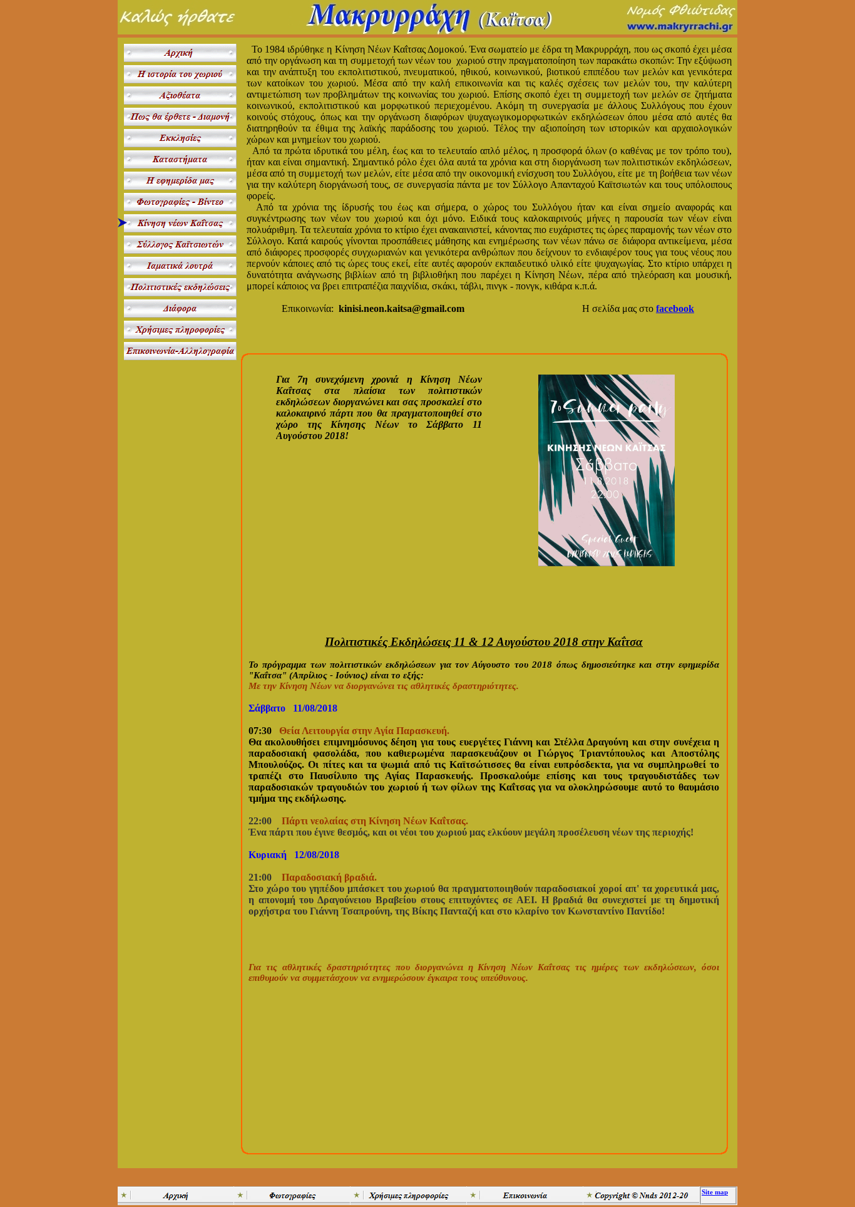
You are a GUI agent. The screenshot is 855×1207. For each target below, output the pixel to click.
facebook (675, 308)
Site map (715, 1192)
